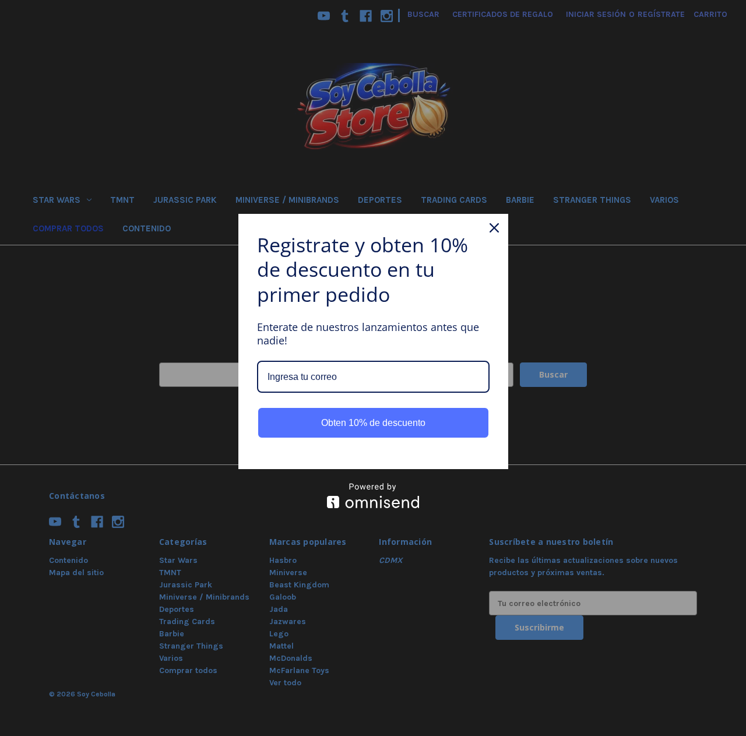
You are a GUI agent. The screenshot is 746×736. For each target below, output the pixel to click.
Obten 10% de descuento (373, 423)
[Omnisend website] (373, 495)
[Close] (494, 228)
